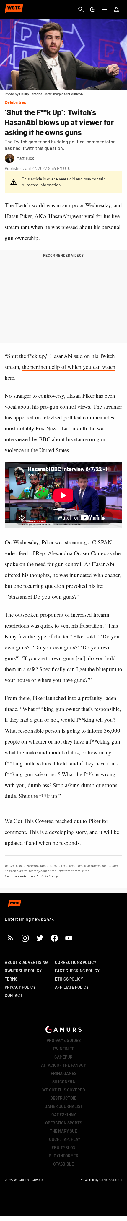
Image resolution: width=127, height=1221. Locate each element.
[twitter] (39, 938)
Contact (13, 995)
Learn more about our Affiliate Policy (31, 876)
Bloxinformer (64, 1155)
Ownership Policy (23, 970)
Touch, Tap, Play (63, 1139)
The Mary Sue (63, 1131)
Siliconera (63, 1081)
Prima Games (63, 1073)
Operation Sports (63, 1122)
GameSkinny (63, 1114)
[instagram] (25, 938)
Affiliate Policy (72, 987)
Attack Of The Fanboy (63, 1065)
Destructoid (63, 1098)
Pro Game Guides (64, 1040)
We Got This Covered (63, 1089)
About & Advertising (26, 962)
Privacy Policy (20, 987)
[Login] (116, 9)
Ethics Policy (69, 978)
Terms (11, 978)
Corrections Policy (75, 962)
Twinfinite (63, 1048)
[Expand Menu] (104, 9)
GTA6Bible (63, 1164)
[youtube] (69, 938)
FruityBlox (64, 1147)
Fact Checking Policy (77, 970)
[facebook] (54, 938)
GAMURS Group (110, 1179)
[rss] (11, 938)
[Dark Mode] (93, 9)
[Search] (81, 9)
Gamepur (63, 1056)
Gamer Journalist (64, 1106)
